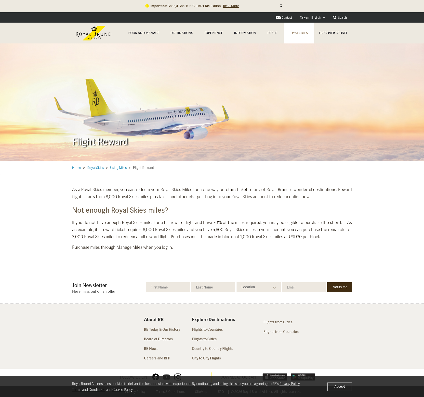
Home (76, 168)
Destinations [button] (182, 33)
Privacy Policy (289, 384)
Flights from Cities (278, 322)
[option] (212, 102)
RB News (151, 348)
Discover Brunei (333, 33)
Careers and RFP (157, 358)
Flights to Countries (207, 329)
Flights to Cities (204, 339)
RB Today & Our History (162, 329)
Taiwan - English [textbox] (310, 17)
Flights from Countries (281, 331)
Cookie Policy (122, 389)
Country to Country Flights (213, 348)
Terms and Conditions (88, 389)
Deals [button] (272, 33)
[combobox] (312, 18)
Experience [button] (213, 33)
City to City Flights (207, 358)
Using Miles (118, 168)
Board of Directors (158, 339)
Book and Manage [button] (143, 33)
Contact (287, 17)
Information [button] (245, 33)
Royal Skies (298, 33)
